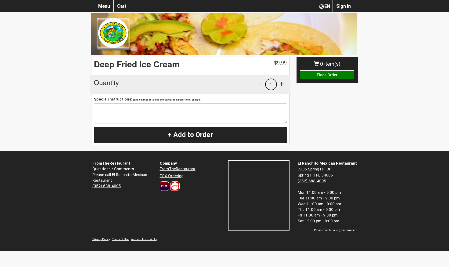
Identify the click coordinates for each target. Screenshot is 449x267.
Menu (104, 6)
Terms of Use (120, 239)
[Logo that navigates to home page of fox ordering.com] (174, 186)
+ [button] (282, 83)
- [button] (260, 83)
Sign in (343, 6)
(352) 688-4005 (106, 186)
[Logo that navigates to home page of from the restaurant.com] (164, 186)
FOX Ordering (172, 175)
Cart (122, 6)
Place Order (327, 74)
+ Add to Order (190, 135)
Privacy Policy (101, 239)
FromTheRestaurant (178, 168)
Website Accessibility (144, 239)
